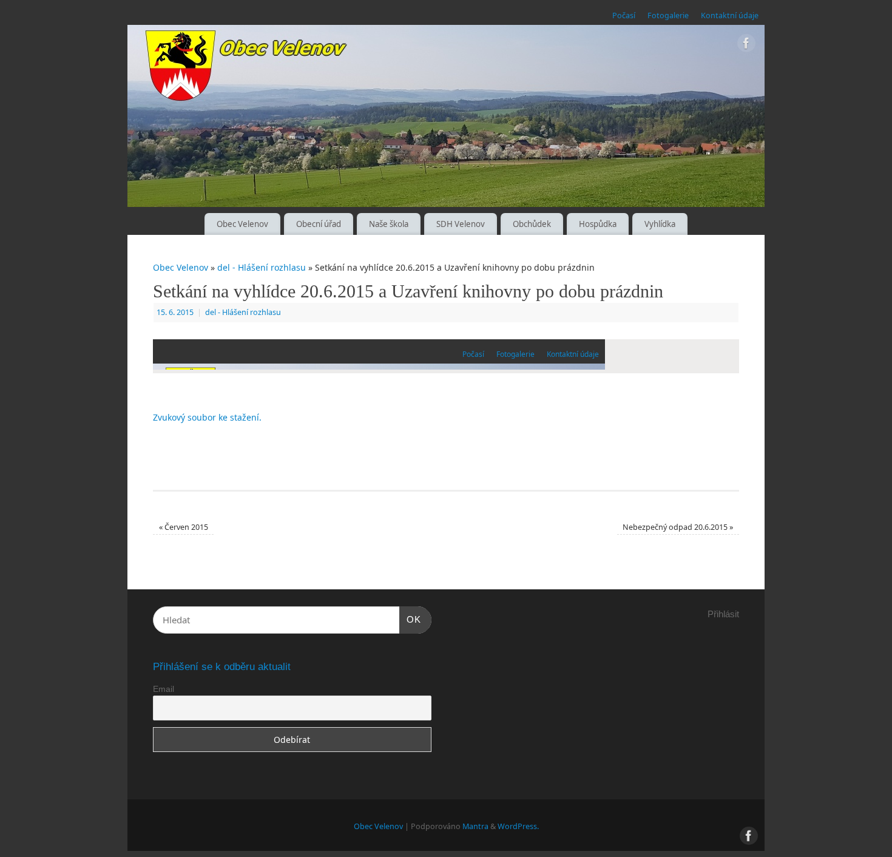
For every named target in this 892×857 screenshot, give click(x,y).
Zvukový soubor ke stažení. (207, 417)
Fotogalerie (668, 15)
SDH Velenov (460, 223)
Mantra (475, 826)
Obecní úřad (318, 223)
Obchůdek (532, 223)
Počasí (623, 15)
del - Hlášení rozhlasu (261, 267)
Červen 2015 (183, 527)
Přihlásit (723, 614)
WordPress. (518, 826)
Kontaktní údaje (730, 15)
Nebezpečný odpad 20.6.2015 (678, 527)
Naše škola (388, 223)
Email (163, 689)
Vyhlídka (659, 223)
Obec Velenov (242, 223)
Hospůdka (598, 223)
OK (410, 619)
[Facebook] (746, 45)
